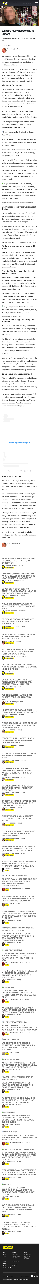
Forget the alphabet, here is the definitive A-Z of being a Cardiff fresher (18, 740)
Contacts (27, 1256)
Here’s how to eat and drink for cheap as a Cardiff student (19, 711)
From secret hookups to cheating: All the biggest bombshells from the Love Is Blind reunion (18, 1118)
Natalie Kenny (11, 580)
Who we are (27, 1254)
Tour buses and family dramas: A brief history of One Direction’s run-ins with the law (19, 956)
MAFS (19, 920)
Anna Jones (10, 686)
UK (7, 870)
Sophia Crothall (12, 596)
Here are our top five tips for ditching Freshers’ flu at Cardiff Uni (18, 561)
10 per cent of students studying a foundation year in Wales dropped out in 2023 (19, 591)
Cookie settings (26, 1258)
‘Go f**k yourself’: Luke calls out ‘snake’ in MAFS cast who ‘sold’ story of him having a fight (18, 1208)
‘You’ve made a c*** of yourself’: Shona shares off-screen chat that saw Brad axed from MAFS (19, 1172)
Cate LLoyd (9, 641)
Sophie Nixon (10, 730)
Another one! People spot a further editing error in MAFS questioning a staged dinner (19, 1010)
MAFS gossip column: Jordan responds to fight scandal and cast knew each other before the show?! (19, 914)
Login (13, 1265)
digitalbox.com (9, 1276)
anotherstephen (12, 868)
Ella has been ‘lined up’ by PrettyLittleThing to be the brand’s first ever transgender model (18, 937)
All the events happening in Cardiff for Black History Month (17, 697)
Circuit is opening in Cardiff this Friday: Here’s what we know (17, 818)
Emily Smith (9, 903)
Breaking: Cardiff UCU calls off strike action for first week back (17, 788)
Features (22, 611)
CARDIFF (9, 567)
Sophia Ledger (11, 715)
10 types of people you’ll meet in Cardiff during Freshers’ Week (19, 755)
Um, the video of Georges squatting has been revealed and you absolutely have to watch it (18, 1046)
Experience (21, 656)
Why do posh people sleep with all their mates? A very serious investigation (19, 1137)
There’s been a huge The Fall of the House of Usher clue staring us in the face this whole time (19, 974)
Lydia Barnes (10, 702)
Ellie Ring (9, 1052)
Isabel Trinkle (11, 611)
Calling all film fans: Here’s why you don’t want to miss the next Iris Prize (19, 667)
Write (25, 3)
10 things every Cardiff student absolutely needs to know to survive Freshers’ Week (18, 771)
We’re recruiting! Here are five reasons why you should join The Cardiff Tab (19, 725)
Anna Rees (10, 49)
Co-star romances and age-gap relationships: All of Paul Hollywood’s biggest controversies (19, 882)
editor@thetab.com (25, 1276)
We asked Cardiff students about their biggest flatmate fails (18, 606)
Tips (29, 3)
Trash (27, 962)
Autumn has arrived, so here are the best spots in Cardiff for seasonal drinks (18, 651)
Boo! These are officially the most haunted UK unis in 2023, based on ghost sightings (18, 898)
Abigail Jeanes (11, 565)
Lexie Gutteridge (12, 760)
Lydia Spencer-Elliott (14, 888)
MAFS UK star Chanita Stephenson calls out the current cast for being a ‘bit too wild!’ (18, 1191)
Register (14, 1264)
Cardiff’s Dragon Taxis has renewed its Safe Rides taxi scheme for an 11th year (17, 682)
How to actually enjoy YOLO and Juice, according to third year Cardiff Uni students (18, 576)
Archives (14, 1257)
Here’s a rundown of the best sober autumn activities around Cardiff (18, 636)
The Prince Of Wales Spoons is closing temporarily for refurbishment (18, 833)
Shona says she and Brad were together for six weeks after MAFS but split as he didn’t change (19, 1156)
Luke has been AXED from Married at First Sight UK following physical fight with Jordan (19, 1225)
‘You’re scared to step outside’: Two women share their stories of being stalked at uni (19, 993)
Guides (17, 49)
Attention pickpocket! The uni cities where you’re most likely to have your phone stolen (19, 1065)
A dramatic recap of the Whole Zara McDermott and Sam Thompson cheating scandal (19, 864)
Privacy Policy (16, 1256)
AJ (6, 671)
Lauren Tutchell (12, 626)
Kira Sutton (10, 656)
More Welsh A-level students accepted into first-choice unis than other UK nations (18, 848)
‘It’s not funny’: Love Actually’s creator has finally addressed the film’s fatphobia (19, 1027)
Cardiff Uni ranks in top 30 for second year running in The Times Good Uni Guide (19, 803)
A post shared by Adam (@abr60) (19, 471)
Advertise (15, 1254)
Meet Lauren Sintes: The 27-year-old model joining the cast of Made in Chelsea (17, 1085)
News (23, 596)
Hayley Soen (10, 920)
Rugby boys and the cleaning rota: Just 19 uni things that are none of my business (18, 1100)
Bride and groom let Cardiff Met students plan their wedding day (18, 621)
